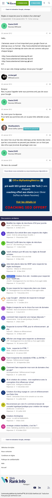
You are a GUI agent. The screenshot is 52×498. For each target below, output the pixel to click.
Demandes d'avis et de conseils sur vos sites (27, 396)
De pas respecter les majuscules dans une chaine (26, 288)
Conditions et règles (8, 455)
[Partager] (46, 33)
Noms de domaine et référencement (26, 310)
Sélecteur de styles (7, 447)
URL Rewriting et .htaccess (20, 225)
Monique (9, 360)
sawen (9, 235)
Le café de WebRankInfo (20, 418)
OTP (8, 341)
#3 (50, 109)
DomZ (9, 257)
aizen (8, 225)
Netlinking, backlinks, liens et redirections (25, 428)
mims (8, 428)
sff (7, 290)
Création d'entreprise (15, 416)
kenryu (9, 418)
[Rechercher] (49, 3)
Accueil (3, 467)
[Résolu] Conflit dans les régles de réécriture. (24, 242)
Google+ (21, 300)
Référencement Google (21, 360)
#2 (50, 84)
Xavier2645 (7, 19)
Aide (2, 463)
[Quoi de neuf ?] (44, 3)
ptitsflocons (10, 409)
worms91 (10, 331)
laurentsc (10, 269)
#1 (50, 33)
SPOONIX (10, 310)
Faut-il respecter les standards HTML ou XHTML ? (26, 358)
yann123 (9, 244)
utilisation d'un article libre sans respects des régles (27, 233)
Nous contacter (6, 451)
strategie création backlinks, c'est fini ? (22, 426)
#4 (50, 135)
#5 (50, 160)
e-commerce (19, 409)
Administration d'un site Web (21, 257)
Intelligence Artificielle (23, 384)
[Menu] (3, 3)
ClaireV (9, 396)
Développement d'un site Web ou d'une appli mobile (30, 281)
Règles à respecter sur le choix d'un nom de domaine (28, 307)
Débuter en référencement (23, 269)
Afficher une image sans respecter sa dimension (26, 339)
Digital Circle (11, 384)
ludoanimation (11, 319)
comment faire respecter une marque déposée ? (26, 317)
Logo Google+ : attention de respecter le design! (26, 298)
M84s (8, 351)
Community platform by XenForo (21, 493)
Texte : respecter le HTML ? (17, 348)
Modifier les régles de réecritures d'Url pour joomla (26, 223)
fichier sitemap (33, 19)
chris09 (9, 281)
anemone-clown (12, 300)
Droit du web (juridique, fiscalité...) (23, 235)
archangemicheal (12, 372)
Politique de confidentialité (10, 459)
